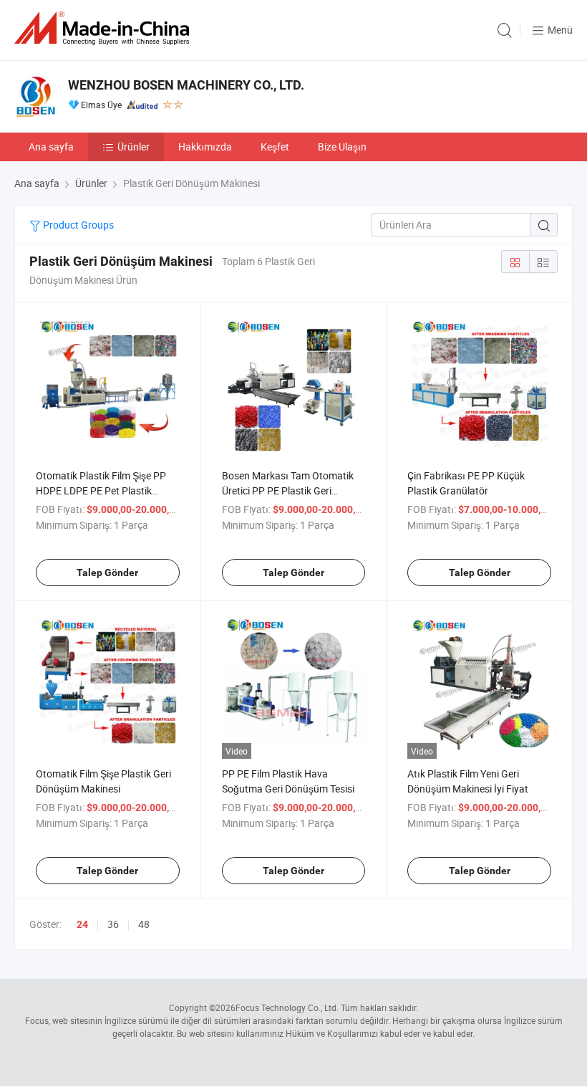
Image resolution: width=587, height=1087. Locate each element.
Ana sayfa (51, 146)
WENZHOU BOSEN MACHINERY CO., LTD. (186, 84)
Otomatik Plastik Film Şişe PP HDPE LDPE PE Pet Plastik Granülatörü (101, 490)
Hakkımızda (205, 146)
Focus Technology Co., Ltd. (287, 1007)
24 (82, 924)
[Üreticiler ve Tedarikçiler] (104, 28)
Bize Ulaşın (342, 146)
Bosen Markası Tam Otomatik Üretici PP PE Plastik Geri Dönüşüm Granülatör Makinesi (289, 490)
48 (144, 924)
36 (113, 924)
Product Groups (77, 224)
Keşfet (275, 146)
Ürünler (133, 146)
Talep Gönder (107, 572)
